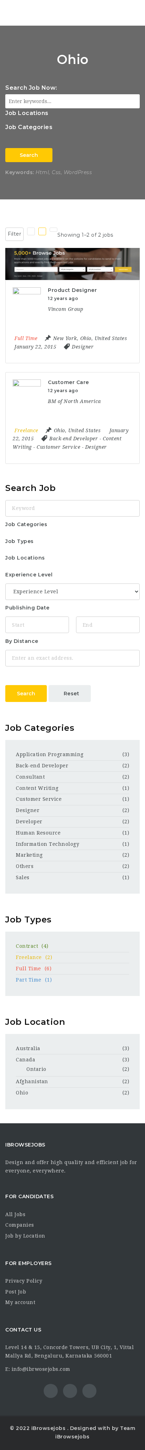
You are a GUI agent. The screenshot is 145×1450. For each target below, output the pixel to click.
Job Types (19, 541)
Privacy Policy (23, 1281)
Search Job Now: (31, 87)
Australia (28, 1048)
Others (24, 866)
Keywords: (19, 172)
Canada (25, 1059)
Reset (72, 693)
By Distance (21, 641)
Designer (27, 810)
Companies (19, 1225)
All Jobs (15, 1214)
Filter (14, 234)
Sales (23, 877)
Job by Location (25, 1236)
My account (20, 1302)
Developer (29, 821)
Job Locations (27, 113)
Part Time (34, 980)
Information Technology (47, 844)
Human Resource (38, 833)
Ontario (36, 1069)
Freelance (34, 957)
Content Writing (37, 788)
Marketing (29, 855)
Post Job (15, 1292)
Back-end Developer (42, 765)
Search (29, 155)
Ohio (22, 1093)
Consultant (30, 777)
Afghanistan (32, 1081)
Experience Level (28, 574)
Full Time (33, 968)
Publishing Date (27, 608)
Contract (32, 946)
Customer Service (39, 799)
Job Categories (28, 127)
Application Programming (50, 754)
